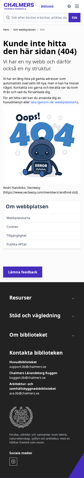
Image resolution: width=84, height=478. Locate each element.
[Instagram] (13, 462)
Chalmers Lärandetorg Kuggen (33, 373)
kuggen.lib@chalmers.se (27, 377)
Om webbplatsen (24, 29)
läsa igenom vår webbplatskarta (54, 102)
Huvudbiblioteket (23, 362)
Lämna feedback (22, 272)
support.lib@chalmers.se (27, 367)
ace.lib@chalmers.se (24, 393)
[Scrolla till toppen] (75, 471)
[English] (69, 6)
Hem (6, 29)
